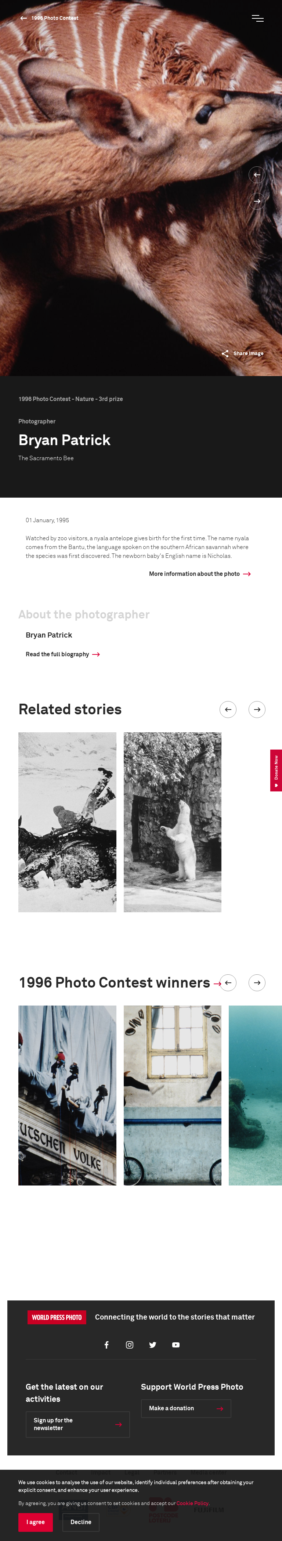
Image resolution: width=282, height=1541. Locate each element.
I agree (35, 1522)
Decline (80, 1522)
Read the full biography (57, 654)
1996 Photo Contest (55, 18)
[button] (228, 709)
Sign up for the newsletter (53, 1424)
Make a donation (171, 1408)
